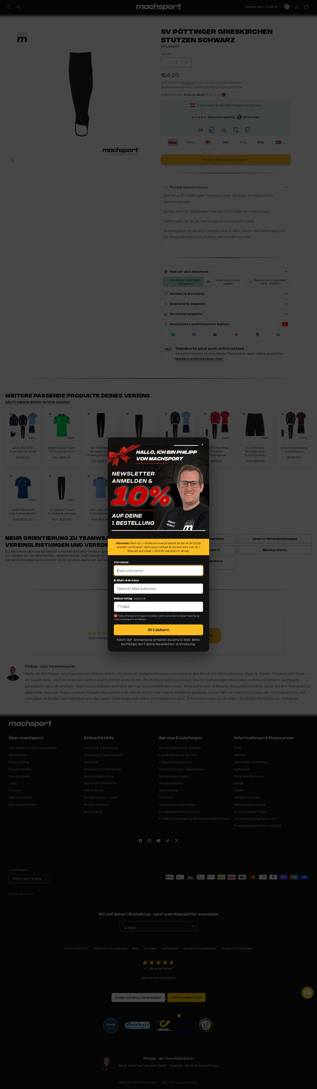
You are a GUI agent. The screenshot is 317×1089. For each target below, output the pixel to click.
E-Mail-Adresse (126, 580)
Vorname (121, 562)
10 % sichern (158, 630)
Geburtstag (123, 598)
